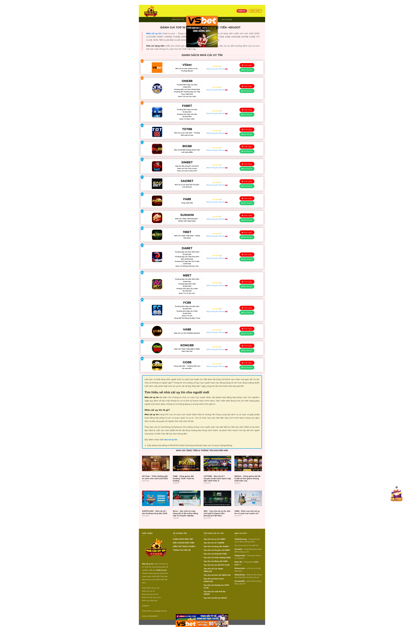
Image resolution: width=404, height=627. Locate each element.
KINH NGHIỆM (226, 19)
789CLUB (208, 571)
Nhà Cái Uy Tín (178, 19)
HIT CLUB (225, 565)
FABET (223, 539)
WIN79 (207, 594)
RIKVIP (224, 598)
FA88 (225, 561)
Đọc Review (247, 70)
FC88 (224, 554)
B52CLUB (226, 575)
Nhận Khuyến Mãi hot (215, 69)
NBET (227, 550)
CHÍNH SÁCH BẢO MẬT (183, 539)
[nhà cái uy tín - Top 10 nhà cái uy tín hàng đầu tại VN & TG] (160, 11)
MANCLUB (208, 581)
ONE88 (221, 543)
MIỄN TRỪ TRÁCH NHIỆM (184, 546)
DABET (226, 546)
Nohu (236, 562)
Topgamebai (239, 555)
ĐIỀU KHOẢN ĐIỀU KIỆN (183, 543)
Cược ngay (248, 65)
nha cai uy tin (243, 545)
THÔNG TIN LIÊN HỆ (182, 550)
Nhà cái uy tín (153, 33)
